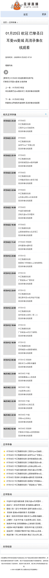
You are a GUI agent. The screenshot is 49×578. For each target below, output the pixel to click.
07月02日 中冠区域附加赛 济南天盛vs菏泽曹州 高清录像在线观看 (25, 212)
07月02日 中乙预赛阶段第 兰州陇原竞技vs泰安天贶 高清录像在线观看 (25, 178)
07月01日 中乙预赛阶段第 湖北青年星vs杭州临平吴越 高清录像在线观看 (25, 295)
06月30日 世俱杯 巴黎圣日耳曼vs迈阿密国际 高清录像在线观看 (25, 432)
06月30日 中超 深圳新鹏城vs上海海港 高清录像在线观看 (25, 377)
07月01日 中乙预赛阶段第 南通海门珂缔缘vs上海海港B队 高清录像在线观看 (25, 261)
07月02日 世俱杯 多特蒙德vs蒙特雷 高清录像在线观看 (25, 245)
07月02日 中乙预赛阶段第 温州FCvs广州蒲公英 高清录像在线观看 (25, 143)
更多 (44, 14)
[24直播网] (24, 9)
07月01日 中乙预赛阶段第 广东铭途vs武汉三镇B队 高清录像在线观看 (25, 330)
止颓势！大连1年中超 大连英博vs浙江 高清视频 (25, 519)
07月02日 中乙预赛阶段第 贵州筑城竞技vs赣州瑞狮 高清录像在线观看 (25, 160)
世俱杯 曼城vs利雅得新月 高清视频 (21, 512)
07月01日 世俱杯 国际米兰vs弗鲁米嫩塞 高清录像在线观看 (25, 363)
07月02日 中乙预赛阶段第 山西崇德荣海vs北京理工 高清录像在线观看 (25, 230)
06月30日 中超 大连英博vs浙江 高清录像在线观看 (25, 391)
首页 (25, 14)
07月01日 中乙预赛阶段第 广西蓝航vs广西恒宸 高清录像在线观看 (25, 278)
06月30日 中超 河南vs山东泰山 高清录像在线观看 (25, 418)
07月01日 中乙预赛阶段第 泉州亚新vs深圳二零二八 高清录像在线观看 (25, 313)
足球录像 (12, 22)
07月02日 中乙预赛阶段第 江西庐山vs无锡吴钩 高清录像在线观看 (25, 125)
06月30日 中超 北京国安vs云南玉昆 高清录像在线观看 (25, 404)
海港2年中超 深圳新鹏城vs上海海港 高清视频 (24, 523)
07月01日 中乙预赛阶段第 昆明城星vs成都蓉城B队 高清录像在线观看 (25, 347)
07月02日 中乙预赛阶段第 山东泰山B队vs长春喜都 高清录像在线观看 (25, 195)
